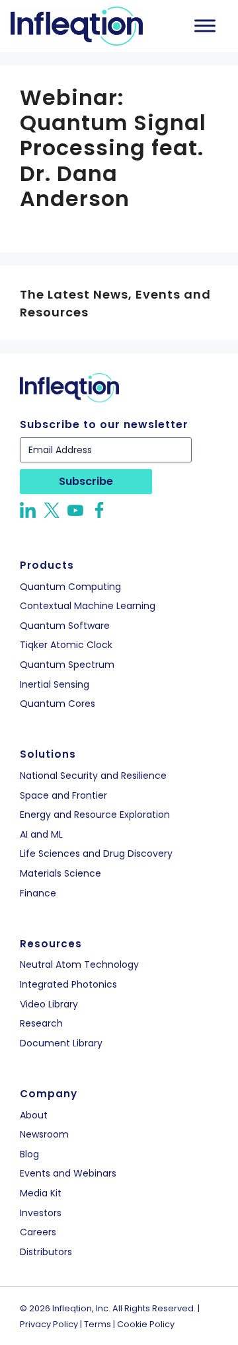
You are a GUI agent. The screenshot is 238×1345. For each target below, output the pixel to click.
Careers (38, 1232)
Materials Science (60, 873)
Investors (40, 1213)
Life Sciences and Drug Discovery (96, 853)
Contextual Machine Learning (87, 606)
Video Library (49, 1004)
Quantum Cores (57, 703)
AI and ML (41, 834)
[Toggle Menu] (205, 26)
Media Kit (40, 1193)
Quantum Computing (70, 587)
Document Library (61, 1043)
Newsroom (44, 1134)
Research (41, 1023)
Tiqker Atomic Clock (66, 645)
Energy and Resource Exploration (95, 814)
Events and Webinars (68, 1173)
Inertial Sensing (54, 684)
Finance (38, 893)
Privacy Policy (49, 1324)
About (34, 1115)
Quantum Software (65, 626)
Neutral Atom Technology (79, 964)
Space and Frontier (63, 795)
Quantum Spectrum (67, 665)
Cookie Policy (146, 1324)
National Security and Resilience (93, 776)
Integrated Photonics (68, 984)
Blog (29, 1154)
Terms (97, 1324)
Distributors (46, 1252)
